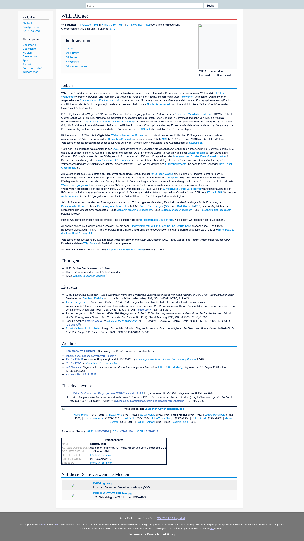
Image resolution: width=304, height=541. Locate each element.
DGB (116, 148)
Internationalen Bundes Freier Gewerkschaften (199, 156)
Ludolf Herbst (93, 328)
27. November (135, 24)
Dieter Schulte (199, 418)
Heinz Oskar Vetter (93, 418)
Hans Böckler (81, 414)
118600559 (100, 431)
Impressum (136, 534)
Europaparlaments (175, 164)
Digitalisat (72, 324)
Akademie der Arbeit (158, 104)
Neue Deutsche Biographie (121, 321)
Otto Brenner (194, 188)
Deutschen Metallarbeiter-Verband (194, 114)
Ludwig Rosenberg (215, 414)
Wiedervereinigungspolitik (75, 185)
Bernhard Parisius (93, 298)
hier (43, 524)
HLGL (161, 367)
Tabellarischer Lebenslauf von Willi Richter (90, 355)
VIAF (140, 431)
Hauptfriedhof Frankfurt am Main (125, 249)
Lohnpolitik (173, 177)
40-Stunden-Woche (162, 173)
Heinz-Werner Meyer (162, 418)
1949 (164, 139)
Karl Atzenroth (185, 206)
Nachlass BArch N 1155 (79, 374)
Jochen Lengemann (77, 302)
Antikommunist (69, 196)
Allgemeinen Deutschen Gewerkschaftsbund (109, 121)
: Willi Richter (80, 351)
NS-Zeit (145, 129)
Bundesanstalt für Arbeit (75, 206)
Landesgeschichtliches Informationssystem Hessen (166, 359)
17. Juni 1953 (214, 192)
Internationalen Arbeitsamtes (113, 160)
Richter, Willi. (92, 321)
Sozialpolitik (196, 142)
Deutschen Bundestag (121, 139)
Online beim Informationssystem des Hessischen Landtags (149, 400)
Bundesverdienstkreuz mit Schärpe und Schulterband (160, 226)
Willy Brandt (90, 243)
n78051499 (126, 431)
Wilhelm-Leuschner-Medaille (89, 276)
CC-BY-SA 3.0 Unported (171, 518)
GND (90, 431)
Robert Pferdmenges (151, 206)
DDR (144, 188)
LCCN (115, 431)
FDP (197, 206)
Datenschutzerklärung (161, 534)
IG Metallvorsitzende (174, 188)
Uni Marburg (175, 367)
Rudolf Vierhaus (75, 328)
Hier (56, 524)
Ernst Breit (128, 418)
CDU (168, 206)
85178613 (150, 431)
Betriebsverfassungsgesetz (176, 210)
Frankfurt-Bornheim (112, 24)
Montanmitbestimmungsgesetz (134, 210)
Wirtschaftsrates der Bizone (127, 135)
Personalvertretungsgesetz (215, 210)
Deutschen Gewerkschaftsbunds (164, 408)
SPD (112, 28)
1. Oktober (86, 24)
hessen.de (143, 309)
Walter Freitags (196, 152)
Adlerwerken (187, 96)
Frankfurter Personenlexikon (102, 363)
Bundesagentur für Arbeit (111, 206)
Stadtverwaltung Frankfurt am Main (100, 100)
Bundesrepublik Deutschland (156, 219)
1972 (147, 24)
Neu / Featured (31, 31)
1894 (95, 24)
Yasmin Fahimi (181, 421)
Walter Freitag (147, 414)
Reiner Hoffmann (146, 421)
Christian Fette (114, 414)
